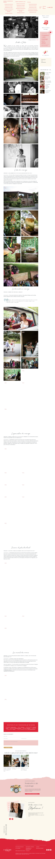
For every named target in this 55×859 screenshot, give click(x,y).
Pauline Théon (13, 727)
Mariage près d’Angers (9, 5)
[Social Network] (48, 7)
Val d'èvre (22, 727)
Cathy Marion (24, 854)
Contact (37, 846)
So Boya (14, 729)
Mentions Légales (39, 848)
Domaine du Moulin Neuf (33, 53)
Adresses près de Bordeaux (20, 8)
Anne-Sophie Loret (38, 853)
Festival (29, 2)
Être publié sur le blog (20, 850)
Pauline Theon (6, 56)
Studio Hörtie (21, 853)
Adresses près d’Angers (21, 5)
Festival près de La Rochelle (32, 10)
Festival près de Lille (32, 12)
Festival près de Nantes (33, 4)
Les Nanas (28, 728)
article (25, 665)
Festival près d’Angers (33, 5)
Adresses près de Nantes (20, 3)
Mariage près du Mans (9, 7)
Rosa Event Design (17, 728)
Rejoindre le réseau (30, 846)
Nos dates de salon (19, 846)
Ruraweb (30, 853)
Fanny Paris (27, 854)
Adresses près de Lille (20, 12)
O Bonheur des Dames (31, 729)
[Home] (7, 850)
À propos (27, 850)
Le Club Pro (18, 848)
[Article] (45, 39)
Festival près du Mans (32, 7)
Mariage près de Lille (8, 13)
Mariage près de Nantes (9, 4)
